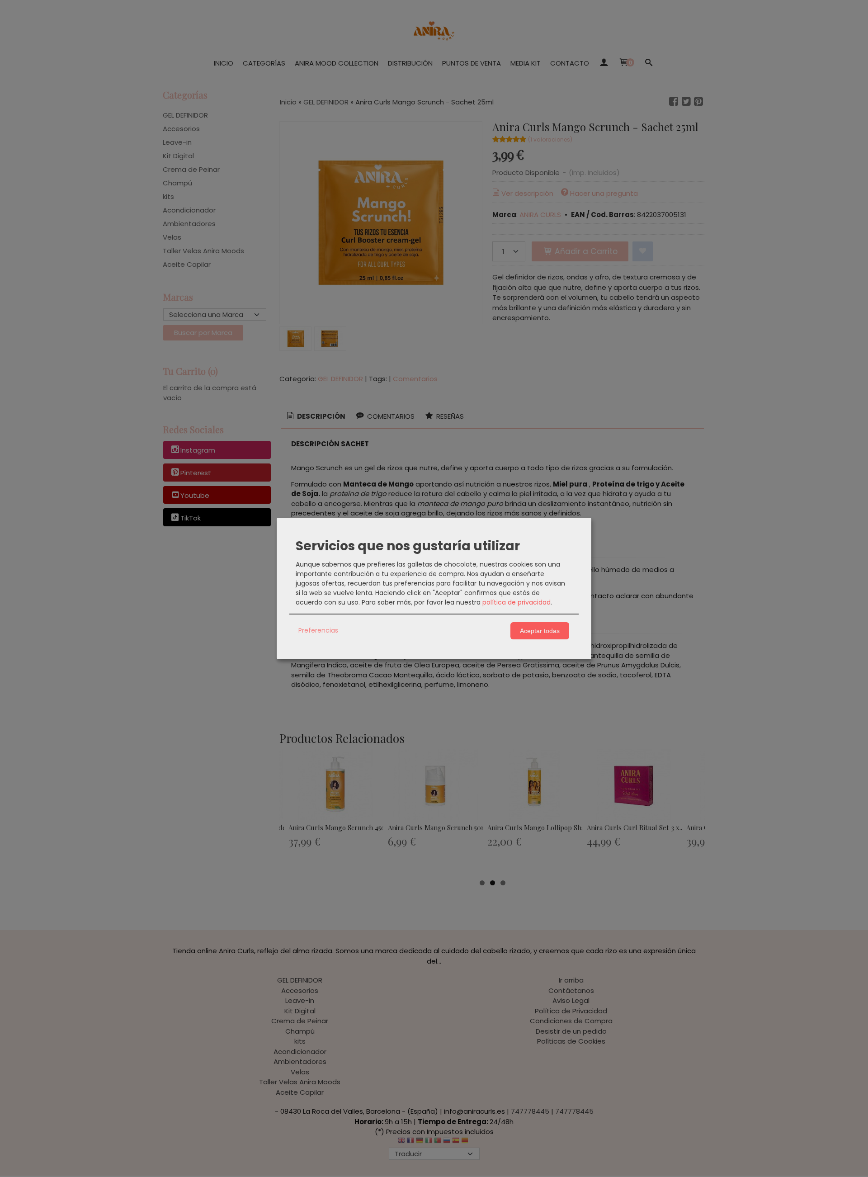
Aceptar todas (540, 630)
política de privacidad (516, 602)
